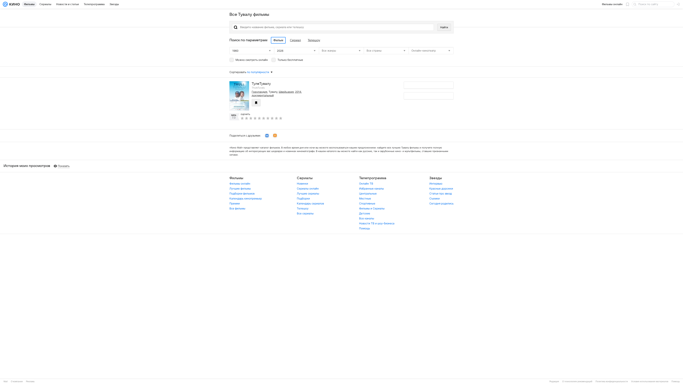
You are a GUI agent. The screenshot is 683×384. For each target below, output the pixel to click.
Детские (364, 213)
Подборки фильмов (242, 193)
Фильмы (236, 178)
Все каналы (366, 218)
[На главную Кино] (14, 4)
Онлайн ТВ (366, 183)
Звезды (435, 178)
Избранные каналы (371, 188)
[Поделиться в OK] (275, 135)
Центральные (368, 193)
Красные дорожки (441, 188)
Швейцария (286, 92)
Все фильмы (237, 208)
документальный (263, 95)
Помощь (364, 228)
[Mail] (5, 4)
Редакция (554, 381)
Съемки (434, 198)
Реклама (30, 381)
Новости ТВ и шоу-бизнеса (376, 223)
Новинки (302, 183)
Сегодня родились (441, 203)
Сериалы (305, 178)
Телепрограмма (372, 178)
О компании (17, 381)
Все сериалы (305, 213)
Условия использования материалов (649, 381)
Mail (6, 381)
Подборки (303, 198)
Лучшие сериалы (308, 193)
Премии (234, 203)
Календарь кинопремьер (245, 198)
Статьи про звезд (440, 193)
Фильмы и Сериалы (372, 208)
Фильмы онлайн (239, 183)
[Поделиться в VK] (267, 135)
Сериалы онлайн (308, 188)
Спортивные (367, 203)
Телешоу (302, 208)
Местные (365, 198)
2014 (298, 92)
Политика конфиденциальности (611, 381)
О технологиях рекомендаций (577, 381)
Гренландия (259, 92)
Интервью (435, 183)
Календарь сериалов (310, 203)
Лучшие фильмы (240, 188)
